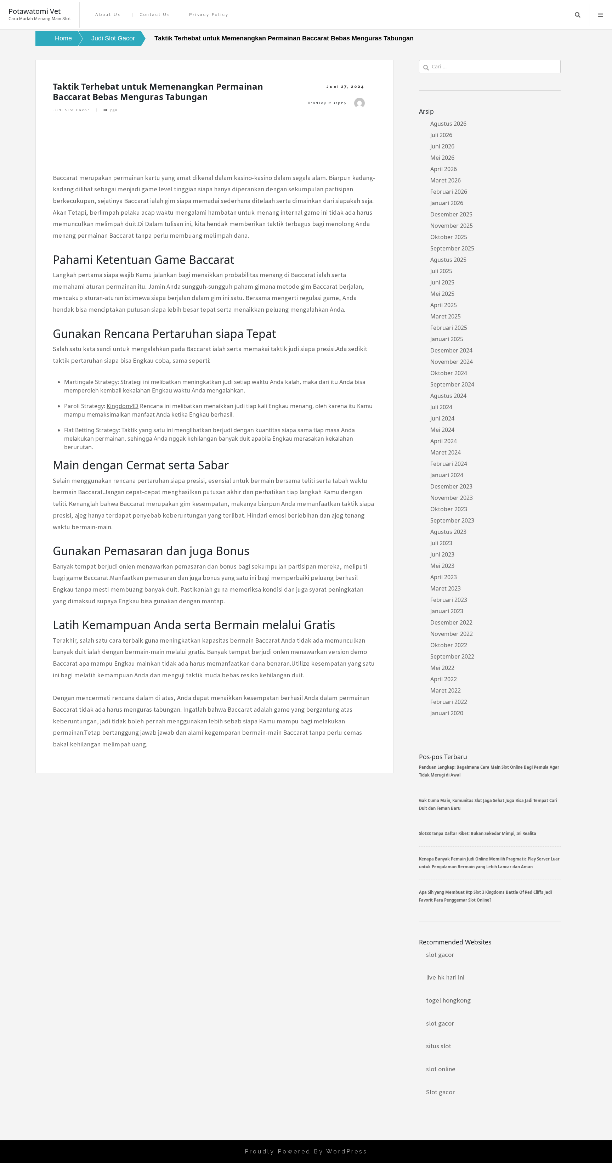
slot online (440, 1069)
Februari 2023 (448, 600)
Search (577, 15)
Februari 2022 (448, 702)
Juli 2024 (441, 407)
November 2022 (451, 634)
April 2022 (443, 679)
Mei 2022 (442, 668)
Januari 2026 (446, 203)
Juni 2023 (442, 554)
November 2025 (451, 226)
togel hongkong (448, 1000)
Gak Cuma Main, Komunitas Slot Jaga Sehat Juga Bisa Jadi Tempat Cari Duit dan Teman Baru (488, 804)
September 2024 (452, 384)
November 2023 (451, 498)
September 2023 (452, 520)
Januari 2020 (446, 713)
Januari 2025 (446, 339)
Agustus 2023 (448, 532)
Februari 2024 (448, 464)
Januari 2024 (446, 475)
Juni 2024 (442, 418)
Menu (600, 15)
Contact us (155, 15)
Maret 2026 (445, 180)
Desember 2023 (451, 486)
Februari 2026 (448, 192)
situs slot (438, 1046)
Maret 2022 (445, 690)
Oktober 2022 (448, 645)
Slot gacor (440, 1092)
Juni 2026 (442, 146)
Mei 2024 (442, 430)
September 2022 (452, 656)
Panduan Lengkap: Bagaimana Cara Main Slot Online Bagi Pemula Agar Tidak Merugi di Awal (489, 771)
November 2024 (451, 362)
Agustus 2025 (448, 260)
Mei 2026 (442, 158)
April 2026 (443, 169)
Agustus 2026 (448, 124)
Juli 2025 (441, 271)
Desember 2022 (451, 622)
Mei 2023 (442, 566)
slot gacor (440, 954)
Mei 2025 (442, 294)
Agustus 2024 (448, 396)
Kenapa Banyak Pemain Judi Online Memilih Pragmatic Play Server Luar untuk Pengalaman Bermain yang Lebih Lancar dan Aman (489, 862)
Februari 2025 (448, 328)
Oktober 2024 (448, 373)
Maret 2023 (445, 588)
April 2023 (443, 577)
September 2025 (452, 248)
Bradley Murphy (327, 103)
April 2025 (443, 305)
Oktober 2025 (448, 237)
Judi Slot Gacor (71, 110)
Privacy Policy (208, 15)
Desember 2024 (451, 350)
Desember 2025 (451, 214)
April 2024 (443, 441)
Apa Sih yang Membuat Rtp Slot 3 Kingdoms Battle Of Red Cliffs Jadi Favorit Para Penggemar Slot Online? (485, 896)
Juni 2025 (442, 282)
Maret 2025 (445, 316)
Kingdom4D (122, 406)
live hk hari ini (445, 977)
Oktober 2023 (448, 509)
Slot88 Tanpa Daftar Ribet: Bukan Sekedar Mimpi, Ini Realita (477, 833)
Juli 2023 (441, 543)
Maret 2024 (445, 452)
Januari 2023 (446, 611)
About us (108, 15)
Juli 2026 (441, 135)
